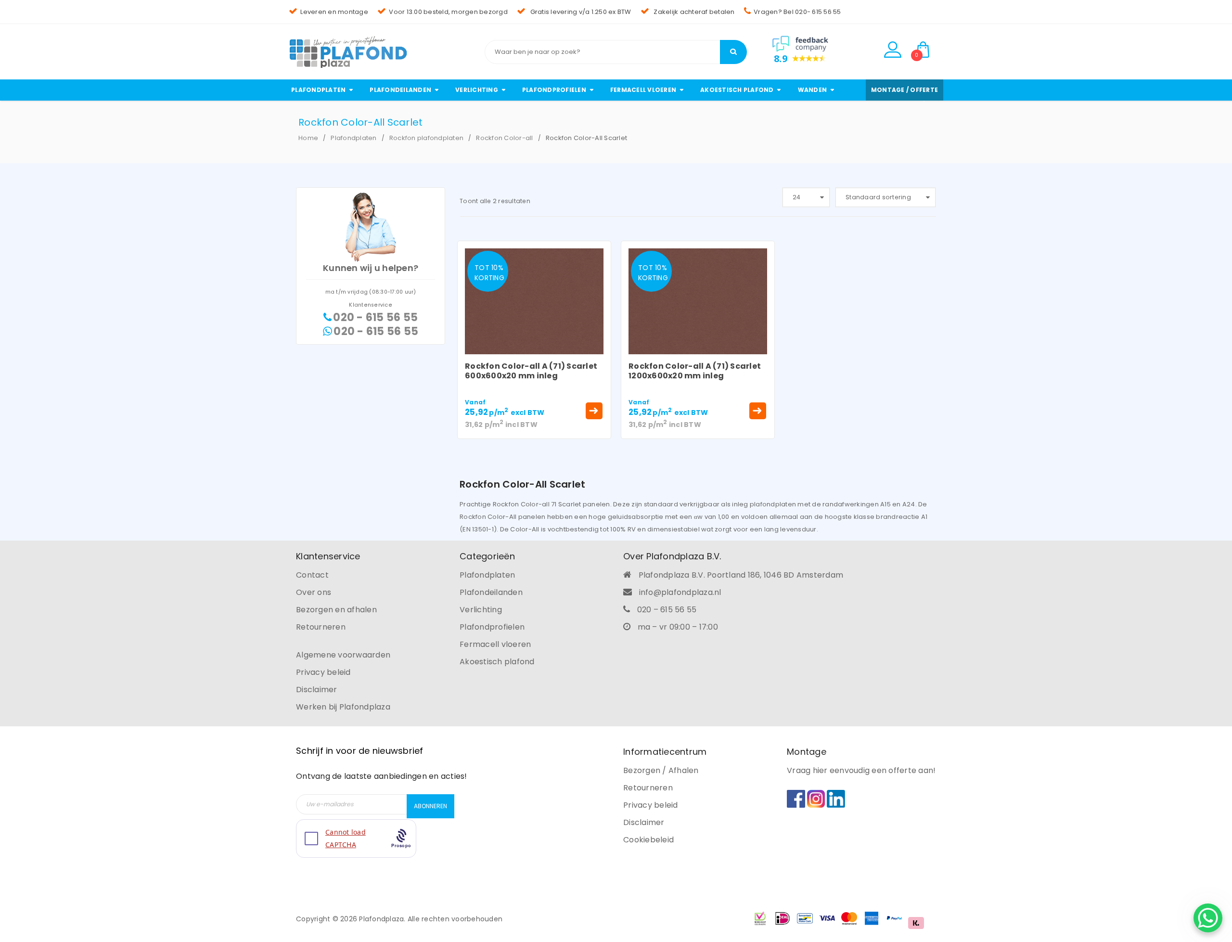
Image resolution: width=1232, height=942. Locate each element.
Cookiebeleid (648, 839)
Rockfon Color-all (504, 137)
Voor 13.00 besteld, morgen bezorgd (448, 11)
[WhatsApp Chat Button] (1208, 917)
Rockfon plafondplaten (426, 137)
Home (308, 137)
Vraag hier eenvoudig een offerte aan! (861, 770)
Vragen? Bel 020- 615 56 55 (797, 11)
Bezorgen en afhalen (336, 609)
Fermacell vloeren (495, 644)
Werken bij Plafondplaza (343, 706)
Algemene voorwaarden (343, 654)
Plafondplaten (353, 137)
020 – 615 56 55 (667, 609)
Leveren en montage (334, 11)
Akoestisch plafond (497, 661)
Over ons (313, 592)
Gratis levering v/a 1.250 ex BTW (579, 11)
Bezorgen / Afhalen (661, 770)
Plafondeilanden (491, 592)
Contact (312, 575)
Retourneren (321, 626)
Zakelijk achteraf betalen (693, 11)
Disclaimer (316, 689)
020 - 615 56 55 (375, 317)
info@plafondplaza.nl (680, 592)
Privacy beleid (323, 672)
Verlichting (481, 609)
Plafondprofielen (492, 626)
